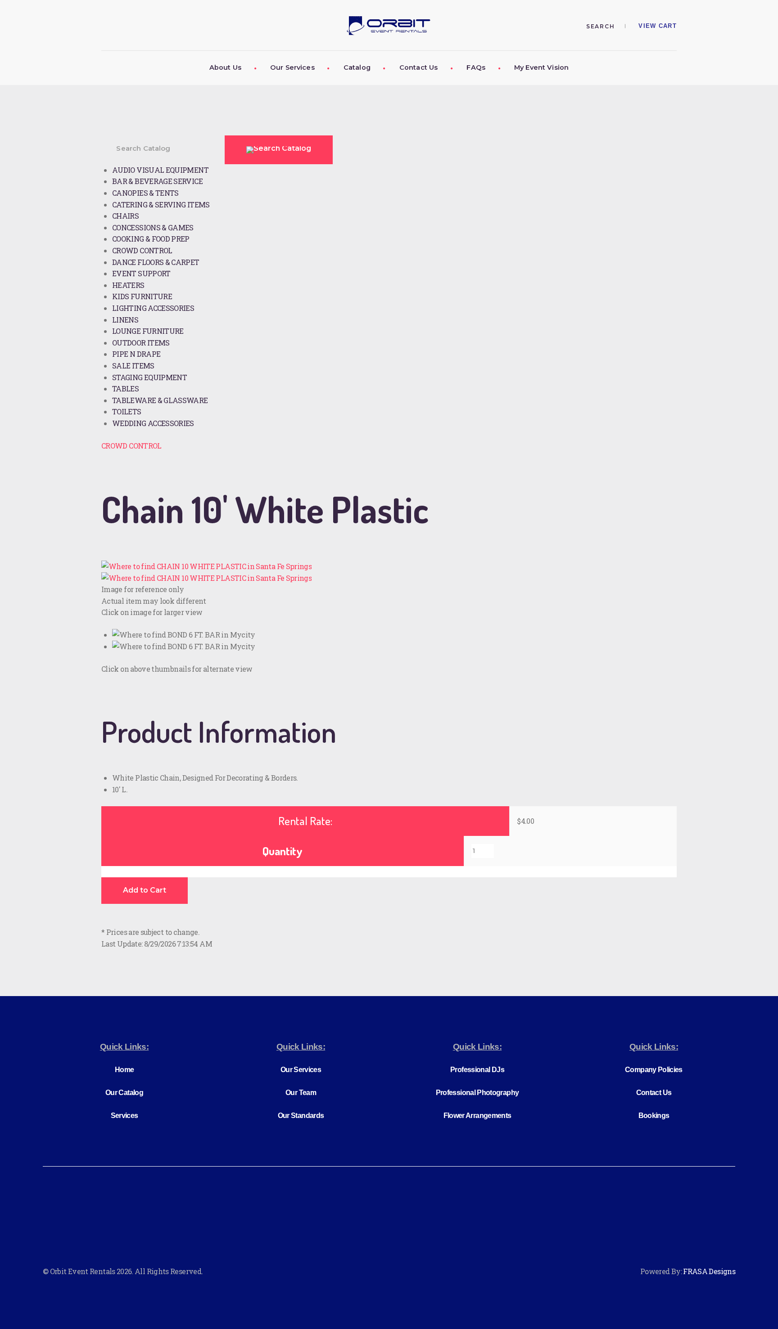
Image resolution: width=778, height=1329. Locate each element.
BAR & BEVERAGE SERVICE (157, 181)
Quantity (282, 851)
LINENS (125, 319)
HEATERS (128, 285)
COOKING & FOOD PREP (151, 238)
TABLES (125, 388)
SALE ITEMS (133, 365)
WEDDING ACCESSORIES (153, 423)
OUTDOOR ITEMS (141, 342)
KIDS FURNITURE (142, 296)
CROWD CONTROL (142, 250)
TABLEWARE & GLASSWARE (160, 400)
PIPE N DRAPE (136, 354)
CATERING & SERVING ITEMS (161, 204)
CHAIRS (125, 215)
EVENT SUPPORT (141, 273)
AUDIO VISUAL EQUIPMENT (160, 170)
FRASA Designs (709, 1271)
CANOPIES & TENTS (145, 193)
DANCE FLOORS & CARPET (155, 262)
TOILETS (126, 411)
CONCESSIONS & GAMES (153, 227)
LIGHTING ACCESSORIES (153, 308)
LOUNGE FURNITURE (148, 331)
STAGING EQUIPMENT (149, 377)
